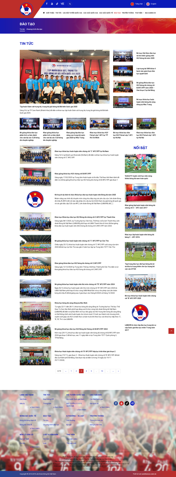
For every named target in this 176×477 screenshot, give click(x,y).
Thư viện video (71, 439)
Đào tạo (117, 13)
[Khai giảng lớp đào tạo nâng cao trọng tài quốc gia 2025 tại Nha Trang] (76, 124)
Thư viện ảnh (71, 443)
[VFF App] (62, 4)
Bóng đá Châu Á (26, 425)
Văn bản (46, 439)
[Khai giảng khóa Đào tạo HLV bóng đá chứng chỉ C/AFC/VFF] (35, 266)
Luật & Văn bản (50, 435)
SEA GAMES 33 (150, 13)
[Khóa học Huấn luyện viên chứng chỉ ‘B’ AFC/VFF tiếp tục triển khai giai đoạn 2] (35, 356)
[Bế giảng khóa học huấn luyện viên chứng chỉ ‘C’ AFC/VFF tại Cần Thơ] (35, 244)
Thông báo (47, 403)
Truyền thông (128, 13)
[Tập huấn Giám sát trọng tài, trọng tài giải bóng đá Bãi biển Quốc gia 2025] (65, 77)
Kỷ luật (68, 425)
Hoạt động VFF (48, 399)
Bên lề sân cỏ (26, 435)
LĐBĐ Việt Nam (26, 395)
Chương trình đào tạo (34, 29)
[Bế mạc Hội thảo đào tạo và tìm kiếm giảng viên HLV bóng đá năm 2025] (123, 56)
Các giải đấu (96, 395)
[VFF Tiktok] (57, 4)
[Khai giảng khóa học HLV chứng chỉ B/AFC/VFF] (35, 176)
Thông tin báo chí (96, 420)
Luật (44, 443)
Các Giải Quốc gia (90, 13)
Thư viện (139, 13)
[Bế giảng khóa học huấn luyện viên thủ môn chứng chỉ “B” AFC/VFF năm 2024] (35, 288)
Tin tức (58, 13)
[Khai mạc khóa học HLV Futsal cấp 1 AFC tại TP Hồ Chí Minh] (100, 124)
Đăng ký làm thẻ (96, 425)
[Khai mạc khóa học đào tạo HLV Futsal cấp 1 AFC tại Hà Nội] (146, 124)
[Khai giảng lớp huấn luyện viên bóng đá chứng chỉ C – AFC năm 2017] (140, 192)
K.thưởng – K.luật (75, 416)
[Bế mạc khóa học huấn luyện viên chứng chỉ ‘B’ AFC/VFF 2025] (140, 283)
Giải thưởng (70, 420)
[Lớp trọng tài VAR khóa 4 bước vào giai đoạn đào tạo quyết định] (123, 71)
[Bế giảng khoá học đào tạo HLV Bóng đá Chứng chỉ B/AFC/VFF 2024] (35, 333)
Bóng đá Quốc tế (28, 416)
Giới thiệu (50, 13)
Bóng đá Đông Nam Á (28, 420)
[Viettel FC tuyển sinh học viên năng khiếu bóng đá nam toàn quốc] (140, 163)
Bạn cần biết (24, 439)
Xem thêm (35, 407)
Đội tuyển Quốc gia (75, 395)
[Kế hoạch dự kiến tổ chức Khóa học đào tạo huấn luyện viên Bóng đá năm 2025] (35, 199)
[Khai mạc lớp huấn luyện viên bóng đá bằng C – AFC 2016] (140, 222)
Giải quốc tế (94, 403)
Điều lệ (22, 403)
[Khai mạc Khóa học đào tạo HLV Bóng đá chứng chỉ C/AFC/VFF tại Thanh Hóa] (35, 221)
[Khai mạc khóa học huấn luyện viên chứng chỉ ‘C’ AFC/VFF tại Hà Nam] (35, 154)
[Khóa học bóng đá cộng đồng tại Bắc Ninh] (35, 311)
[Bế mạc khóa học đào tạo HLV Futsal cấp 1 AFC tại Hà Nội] (123, 124)
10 (102, 371)
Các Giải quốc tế (106, 13)
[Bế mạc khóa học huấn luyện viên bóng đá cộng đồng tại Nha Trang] (123, 102)
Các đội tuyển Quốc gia (72, 13)
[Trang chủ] (43, 13)
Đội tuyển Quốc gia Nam (75, 399)
